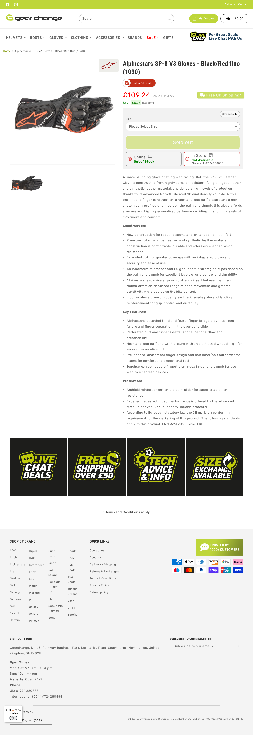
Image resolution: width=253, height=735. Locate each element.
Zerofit (72, 614)
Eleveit (14, 613)
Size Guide (228, 114)
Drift (13, 606)
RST (51, 599)
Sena (51, 617)
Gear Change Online (147, 719)
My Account (207, 18)
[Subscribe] (237, 646)
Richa (52, 563)
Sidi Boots (72, 567)
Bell (12, 585)
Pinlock (34, 620)
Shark (72, 551)
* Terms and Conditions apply (126, 512)
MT (31, 600)
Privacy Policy (99, 585)
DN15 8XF (33, 653)
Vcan (71, 601)
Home (7, 51)
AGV (13, 550)
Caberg (15, 592)
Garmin (15, 620)
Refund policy (99, 592)
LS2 (31, 579)
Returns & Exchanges (104, 571)
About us (96, 557)
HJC (32, 558)
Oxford (33, 613)
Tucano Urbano (73, 591)
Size (128, 118)
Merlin (33, 586)
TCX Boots (72, 579)
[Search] (169, 18)
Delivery (230, 4)
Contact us (97, 550)
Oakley (33, 607)
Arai (12, 571)
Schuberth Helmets (55, 608)
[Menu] (20, 707)
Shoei (72, 558)
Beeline (15, 578)
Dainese (15, 599)
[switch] (13, 718)
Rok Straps (53, 572)
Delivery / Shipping (103, 564)
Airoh (13, 557)
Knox (32, 572)
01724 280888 (214, 163)
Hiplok (33, 551)
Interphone (36, 565)
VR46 (71, 608)
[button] (16, 38)
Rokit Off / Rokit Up (54, 587)
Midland (34, 592)
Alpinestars (17, 564)
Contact (243, 4)
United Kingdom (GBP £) (28, 720)
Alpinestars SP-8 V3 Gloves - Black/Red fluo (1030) (49, 51)
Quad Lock (51, 553)
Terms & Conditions (103, 578)
